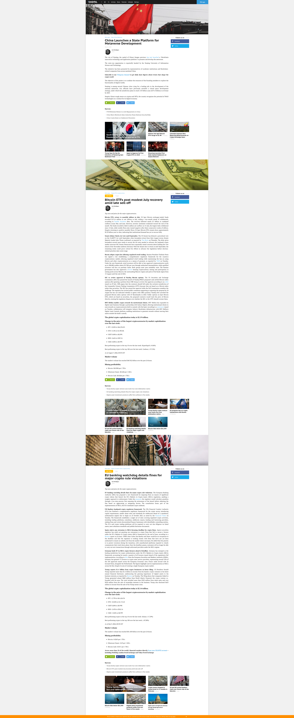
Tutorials (124, 2)
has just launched (153, 57)
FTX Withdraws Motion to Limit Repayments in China (123, 112)
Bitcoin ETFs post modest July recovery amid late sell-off (125, 669)
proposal (138, 499)
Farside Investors (120, 221)
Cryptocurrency (121, 193)
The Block (145, 240)
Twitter (176, 46)
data (126, 557)
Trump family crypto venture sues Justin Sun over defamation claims (128, 389)
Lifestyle (130, 2)
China (115, 37)
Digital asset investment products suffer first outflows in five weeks (128, 395)
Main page (107, 37)
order (166, 282)
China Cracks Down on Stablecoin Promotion (121, 118)
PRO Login (202, 2)
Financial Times (160, 516)
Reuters (107, 536)
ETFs (116, 193)
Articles (113, 2)
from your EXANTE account (157, 650)
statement (160, 307)
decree (130, 270)
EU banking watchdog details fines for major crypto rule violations (128, 392)
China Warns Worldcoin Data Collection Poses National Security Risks (129, 115)
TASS (158, 261)
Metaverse (119, 37)
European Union (118, 468)
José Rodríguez (115, 50)
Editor (113, 51)
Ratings (136, 2)
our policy (173, 716)
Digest (112, 193)
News (118, 2)
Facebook (177, 41)
